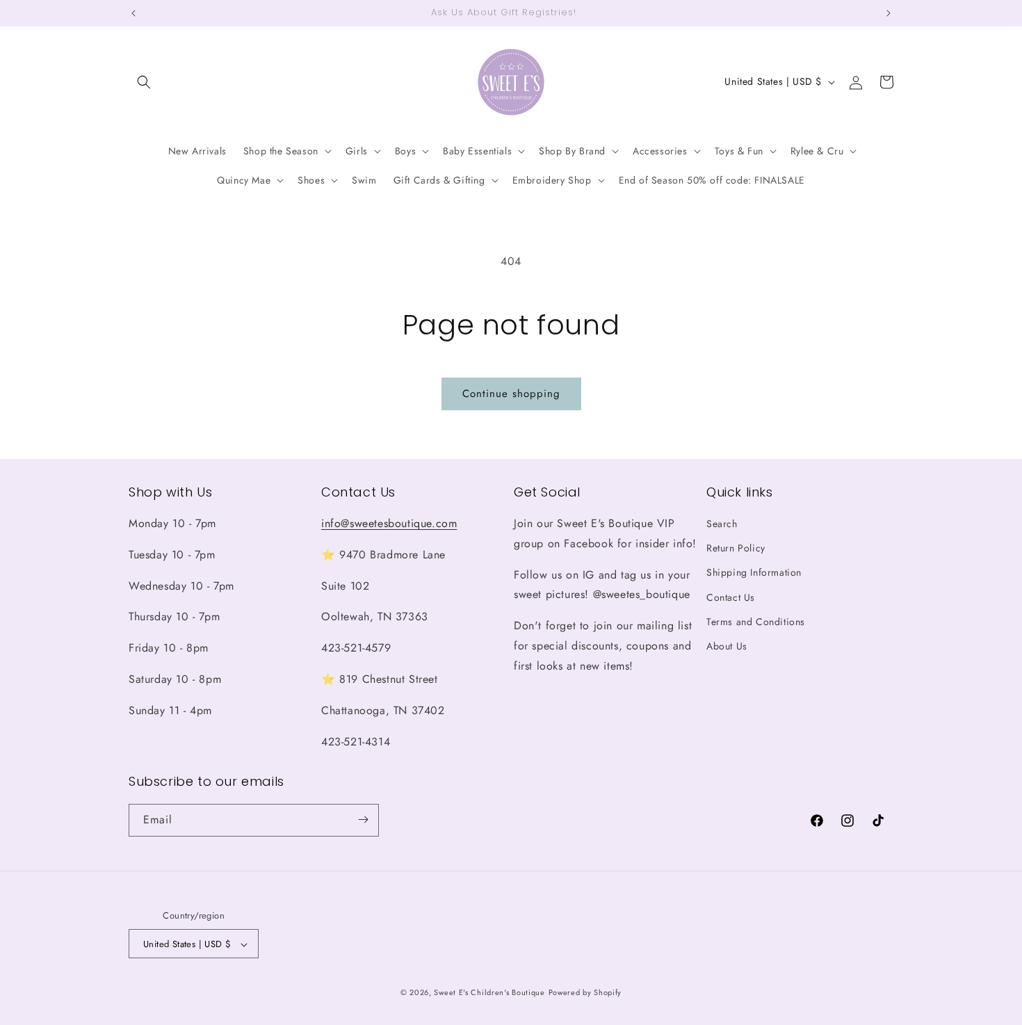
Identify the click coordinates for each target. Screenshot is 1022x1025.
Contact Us (730, 597)
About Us (726, 646)
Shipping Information (754, 573)
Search (722, 524)
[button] (144, 82)
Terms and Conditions (755, 622)
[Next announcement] (888, 13)
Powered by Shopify (585, 993)
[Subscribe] (363, 819)
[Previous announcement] (133, 13)
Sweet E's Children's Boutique (489, 993)
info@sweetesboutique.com (389, 523)
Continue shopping (511, 393)
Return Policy (735, 549)
